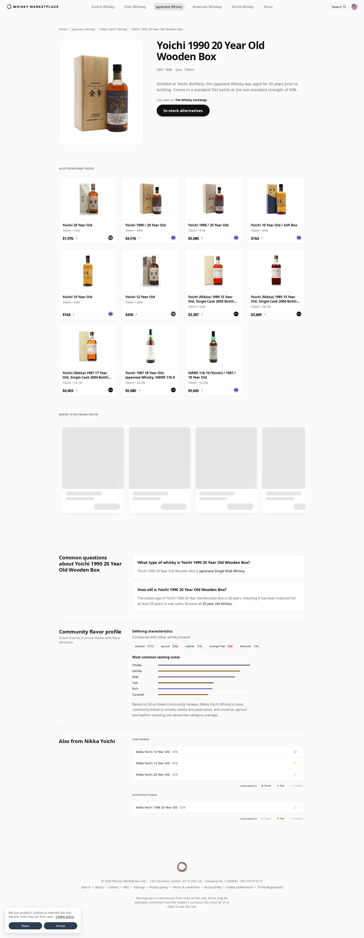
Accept (60, 925)
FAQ (126, 887)
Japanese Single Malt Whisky (222, 571)
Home (63, 29)
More (268, 6)
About (99, 887)
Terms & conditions (186, 887)
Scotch (102, 6)
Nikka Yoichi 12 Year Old (153, 763)
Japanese (169, 6)
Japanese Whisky (83, 29)
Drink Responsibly (270, 887)
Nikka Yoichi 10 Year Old (153, 752)
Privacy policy (158, 887)
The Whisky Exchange (191, 100)
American (207, 6)
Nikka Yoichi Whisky (113, 29)
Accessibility (213, 887)
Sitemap (139, 887)
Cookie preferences (239, 887)
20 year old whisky (217, 603)
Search (86, 887)
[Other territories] (354, 7)
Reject (25, 925)
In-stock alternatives (183, 110)
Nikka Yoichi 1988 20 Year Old (156, 807)
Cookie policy (65, 917)
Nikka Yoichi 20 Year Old (153, 775)
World (243, 6)
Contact (113, 887)
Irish (135, 6)
